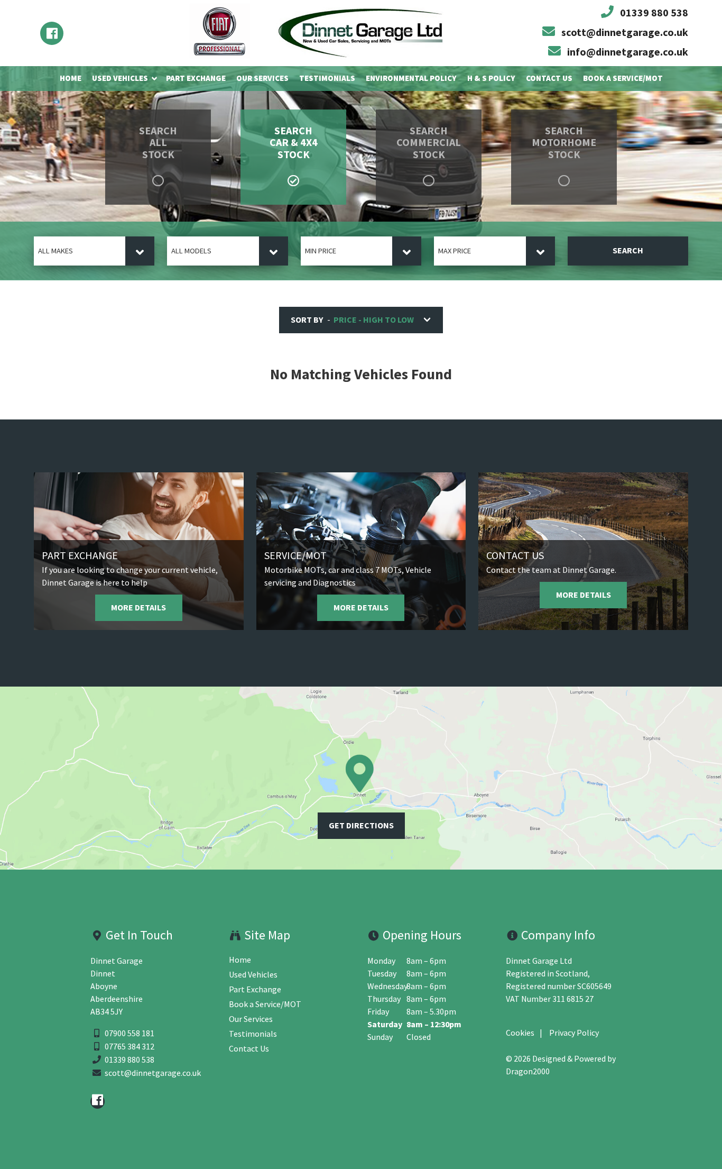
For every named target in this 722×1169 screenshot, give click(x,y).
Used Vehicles (120, 78)
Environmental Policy (411, 78)
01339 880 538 (129, 1059)
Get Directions (361, 825)
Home (70, 78)
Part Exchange (196, 78)
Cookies (520, 1032)
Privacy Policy (574, 1032)
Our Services (262, 78)
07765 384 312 (129, 1046)
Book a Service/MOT (623, 78)
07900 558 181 (129, 1033)
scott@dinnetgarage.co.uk (153, 1073)
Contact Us (549, 78)
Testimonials (327, 78)
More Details (138, 607)
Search (628, 250)
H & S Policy (491, 78)
